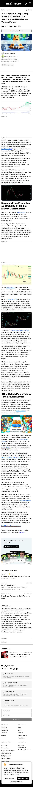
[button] (16, 675)
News (19, 727)
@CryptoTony (10, 288)
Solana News (5, 761)
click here (22, 532)
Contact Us (4, 730)
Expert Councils (22, 735)
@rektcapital (21, 212)
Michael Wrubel (25, 500)
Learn (19, 730)
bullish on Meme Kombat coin (11, 457)
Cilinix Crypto (5, 448)
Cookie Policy (14, 774)
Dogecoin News (6, 758)
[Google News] (17, 669)
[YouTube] (2, 26)
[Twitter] (6, 26)
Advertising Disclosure (24, 750)
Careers (3, 735)
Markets (10, 10)
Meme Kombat (21, 411)
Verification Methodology (22, 746)
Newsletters (21, 738)
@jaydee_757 (12, 299)
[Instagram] (19, 26)
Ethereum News (6, 753)
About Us (4, 733)
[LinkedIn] (15, 26)
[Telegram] (11, 26)
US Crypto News (6, 756)
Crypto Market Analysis (8, 750)
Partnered (4, 10)
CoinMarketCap (6, 149)
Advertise (4, 727)
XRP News (4, 745)
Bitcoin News (5, 748)
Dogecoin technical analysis (20, 330)
